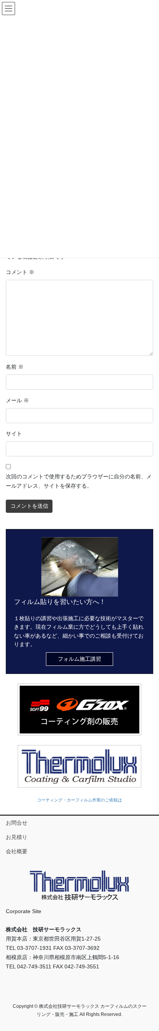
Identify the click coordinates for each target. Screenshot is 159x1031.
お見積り (16, 837)
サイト (14, 433)
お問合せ (16, 823)
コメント (20, 272)
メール (17, 400)
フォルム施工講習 (79, 659)
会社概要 (16, 851)
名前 (15, 367)
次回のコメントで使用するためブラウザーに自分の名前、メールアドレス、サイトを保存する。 (79, 481)
